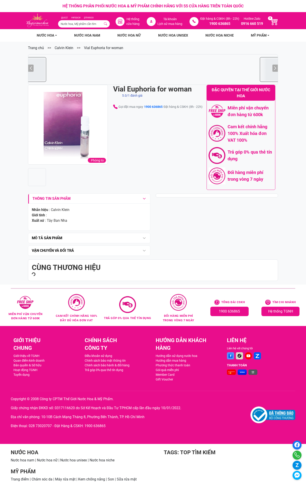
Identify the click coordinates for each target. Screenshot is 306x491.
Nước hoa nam (22, 460)
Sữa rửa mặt (127, 479)
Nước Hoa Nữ (129, 35)
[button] (68, 125)
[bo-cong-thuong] (272, 414)
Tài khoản (170, 19)
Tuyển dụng (21, 374)
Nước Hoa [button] (45, 35)
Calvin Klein (64, 48)
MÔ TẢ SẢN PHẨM (47, 238)
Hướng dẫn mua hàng (171, 360)
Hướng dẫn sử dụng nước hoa (176, 356)
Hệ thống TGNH (280, 311)
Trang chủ (36, 48)
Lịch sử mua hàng (169, 24)
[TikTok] (239, 355)
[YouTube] (248, 355)
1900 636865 (153, 107)
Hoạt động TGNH (25, 370)
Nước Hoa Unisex (173, 35)
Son (111, 479)
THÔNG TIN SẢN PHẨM (51, 198)
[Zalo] (257, 355)
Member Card (165, 374)
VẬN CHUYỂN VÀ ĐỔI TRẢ (53, 250)
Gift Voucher (164, 379)
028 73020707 (40, 426)
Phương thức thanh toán (173, 365)
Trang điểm (20, 479)
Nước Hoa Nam (87, 35)
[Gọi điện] (297, 455)
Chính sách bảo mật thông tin (105, 360)
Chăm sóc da (42, 479)
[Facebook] (230, 355)
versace (75, 17)
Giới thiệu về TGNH (26, 356)
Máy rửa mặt (65, 479)
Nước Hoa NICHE (219, 35)
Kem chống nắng (91, 479)
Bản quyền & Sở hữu (27, 365)
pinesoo (89, 17)
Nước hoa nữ (47, 460)
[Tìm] (105, 24)
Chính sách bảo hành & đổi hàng (107, 365)
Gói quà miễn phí (167, 370)
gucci (64, 17)
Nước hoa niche (102, 460)
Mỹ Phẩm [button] (259, 35)
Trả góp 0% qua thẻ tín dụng (104, 370)
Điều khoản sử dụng (98, 356)
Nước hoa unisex (73, 460)
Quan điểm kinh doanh (29, 360)
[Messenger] (297, 475)
